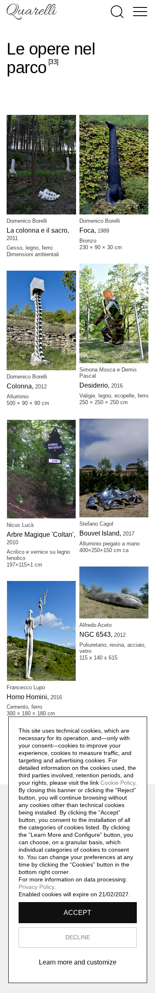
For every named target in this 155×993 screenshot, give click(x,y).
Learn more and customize (78, 962)
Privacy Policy (36, 886)
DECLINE (77, 937)
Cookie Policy (117, 782)
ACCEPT (77, 912)
